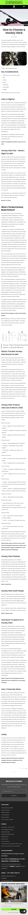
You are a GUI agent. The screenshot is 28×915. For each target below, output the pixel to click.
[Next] (26, 2)
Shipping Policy (4, 836)
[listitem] (14, 2)
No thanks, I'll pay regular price (14, 912)
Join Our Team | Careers (7, 819)
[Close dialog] (26, 883)
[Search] (26, 7)
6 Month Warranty (5, 832)
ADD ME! (14, 909)
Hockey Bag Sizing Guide (7, 807)
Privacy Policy (4, 839)
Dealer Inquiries (5, 817)
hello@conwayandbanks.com (8, 876)
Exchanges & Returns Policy (7, 834)
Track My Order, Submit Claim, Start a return (11, 843)
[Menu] (2, 7)
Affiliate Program (5, 812)
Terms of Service (5, 841)
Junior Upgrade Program (7, 829)
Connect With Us (5, 815)
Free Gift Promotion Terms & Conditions (10, 846)
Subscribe (14, 795)
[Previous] (2, 2)
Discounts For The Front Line (7, 827)
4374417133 (4, 878)
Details (21, 3)
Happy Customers (5, 810)
